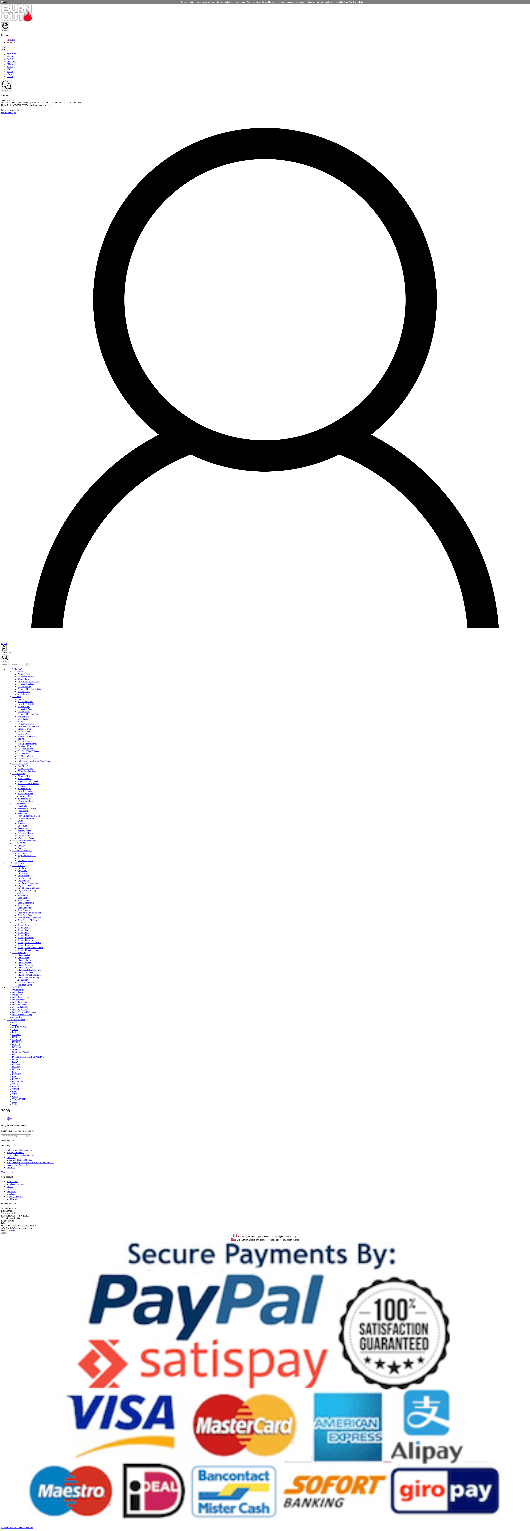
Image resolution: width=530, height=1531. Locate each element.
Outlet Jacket (17, 990)
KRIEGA (16, 1064)
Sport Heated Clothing (27, 920)
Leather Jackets (24, 686)
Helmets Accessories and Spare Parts (34, 761)
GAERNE (16, 1047)
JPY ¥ (9, 74)
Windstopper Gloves (26, 736)
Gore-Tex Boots (25, 791)
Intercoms (22, 853)
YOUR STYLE (16, 863)
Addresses (11, 1191)
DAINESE (17, 1042)
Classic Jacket (24, 955)
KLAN (15, 1062)
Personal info (12, 1181)
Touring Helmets (25, 935)
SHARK (16, 1087)
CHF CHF (11, 61)
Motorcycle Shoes (22, 796)
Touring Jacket (24, 925)
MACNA (16, 1067)
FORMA (16, 1044)
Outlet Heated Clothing (22, 1014)
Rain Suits (22, 806)
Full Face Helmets (26, 749)
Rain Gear (19, 803)
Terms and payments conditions (20, 1155)
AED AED (11, 54)
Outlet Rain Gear (19, 1009)
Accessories (23, 828)
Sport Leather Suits (26, 903)
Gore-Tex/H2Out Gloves (28, 726)
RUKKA (16, 1079)
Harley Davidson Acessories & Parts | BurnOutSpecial (30, 1162)
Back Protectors (24, 778)
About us (11, 1157)
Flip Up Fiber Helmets (27, 744)
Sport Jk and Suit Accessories (30, 913)
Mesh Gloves (23, 734)
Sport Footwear (24, 910)
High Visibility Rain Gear (29, 816)
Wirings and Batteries (27, 838)
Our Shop (11, 1167)
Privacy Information (15, 1152)
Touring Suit (23, 932)
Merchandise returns (15, 1184)
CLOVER (16, 1039)
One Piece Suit (24, 766)
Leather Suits (20, 763)
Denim (21, 699)
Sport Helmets (24, 905)
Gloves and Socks (25, 836)
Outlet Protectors (19, 1002)
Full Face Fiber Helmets (28, 751)
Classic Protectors (25, 965)
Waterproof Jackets (26, 676)
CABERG (16, 1034)
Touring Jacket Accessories (29, 942)
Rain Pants (22, 813)
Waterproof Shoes (25, 801)
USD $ (10, 76)
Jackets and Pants (25, 833)
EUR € (10, 66)
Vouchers (11, 1194)
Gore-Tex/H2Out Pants (28, 704)
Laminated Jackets (26, 684)
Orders (10, 1186)
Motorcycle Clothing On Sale (19, 1160)
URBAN (18, 865)
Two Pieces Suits (25, 768)
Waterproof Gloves (26, 724)
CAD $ (10, 59)
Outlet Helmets (18, 1000)
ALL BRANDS (16, 1019)
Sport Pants (23, 898)
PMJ (14, 1072)
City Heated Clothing (27, 890)
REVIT (15, 1077)
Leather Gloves (24, 729)
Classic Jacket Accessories (29, 970)
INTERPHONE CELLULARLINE (28, 1057)
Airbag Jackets (24, 674)
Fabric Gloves (24, 731)
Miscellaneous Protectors (28, 783)
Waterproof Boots (25, 793)
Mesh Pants (23, 719)
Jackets (17, 672)
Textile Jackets (24, 691)
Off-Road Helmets (26, 982)
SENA (15, 1084)
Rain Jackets (23, 811)
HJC (14, 1054)
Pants (16, 696)
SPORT (17, 893)
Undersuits (22, 826)
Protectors (18, 773)
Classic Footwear (25, 967)
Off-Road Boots (25, 985)
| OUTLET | (14, 987)
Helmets (18, 739)
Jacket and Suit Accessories (24, 840)
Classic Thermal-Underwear (30, 975)
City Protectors (24, 878)
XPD (14, 1104)
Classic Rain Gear (25, 972)
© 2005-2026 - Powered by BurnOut (17, 1527)
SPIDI (15, 1096)
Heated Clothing (21, 831)
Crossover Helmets (26, 746)
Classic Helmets (25, 962)
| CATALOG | (15, 669)
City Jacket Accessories (28, 883)
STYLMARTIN (19, 1099)
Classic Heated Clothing (28, 977)
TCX (14, 1101)
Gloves (17, 721)
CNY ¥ (10, 64)
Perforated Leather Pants (28, 714)
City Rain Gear (24, 885)
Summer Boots (24, 788)
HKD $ (10, 71)
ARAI (15, 1029)
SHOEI (15, 1089)
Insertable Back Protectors (29, 781)
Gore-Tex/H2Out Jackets (28, 681)
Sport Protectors (25, 908)
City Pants (22, 870)
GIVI (14, 1049)
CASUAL (19, 843)
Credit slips (11, 1189)
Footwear (18, 786)
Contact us (10, 1230)
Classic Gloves (24, 960)
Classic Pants (23, 957)
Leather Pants (24, 711)
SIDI (14, 1091)
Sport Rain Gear (25, 915)
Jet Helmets (23, 754)
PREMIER (17, 1074)
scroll (3, 1233)
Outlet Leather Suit (20, 997)
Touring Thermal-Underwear (30, 947)
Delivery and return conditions (20, 1150)
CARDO (16, 1037)
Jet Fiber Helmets (25, 756)
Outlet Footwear (19, 1005)
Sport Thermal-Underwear (29, 918)
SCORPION (17, 1082)
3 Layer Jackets (24, 679)
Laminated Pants (25, 709)
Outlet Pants (17, 992)
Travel (20, 858)
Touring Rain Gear (26, 945)
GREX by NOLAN (21, 1052)
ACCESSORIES (22, 850)
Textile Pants (23, 716)
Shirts (20, 821)
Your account (7, 1172)
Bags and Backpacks (27, 855)
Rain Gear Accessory (27, 808)
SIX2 (14, 1094)
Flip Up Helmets (25, 741)
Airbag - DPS (24, 776)
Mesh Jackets (23, 694)
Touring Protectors (26, 937)
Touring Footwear (25, 940)
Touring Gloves (24, 930)
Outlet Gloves (18, 995)
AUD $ (10, 56)
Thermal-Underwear (23, 818)
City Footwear (24, 880)
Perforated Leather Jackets (29, 689)
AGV (14, 1024)
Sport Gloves (23, 900)
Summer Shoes (24, 798)
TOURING (19, 922)
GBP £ (10, 69)
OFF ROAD (20, 980)
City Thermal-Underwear (29, 888)
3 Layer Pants (24, 706)
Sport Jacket (23, 895)
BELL (15, 1032)
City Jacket (22, 868)
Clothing (21, 845)
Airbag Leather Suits (27, 771)
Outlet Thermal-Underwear (24, 1012)
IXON (15, 1059)
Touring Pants (24, 927)
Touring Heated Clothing (28, 950)
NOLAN (16, 1069)
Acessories (17, 1017)
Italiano (12, 40)
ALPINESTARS (19, 1027)
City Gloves (23, 873)
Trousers (21, 823)
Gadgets (21, 848)
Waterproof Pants (25, 701)
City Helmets (23, 875)
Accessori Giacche (20, 1007)
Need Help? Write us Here (18, 1165)
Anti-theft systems (25, 860)
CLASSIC (19, 952)
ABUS (15, 1022)
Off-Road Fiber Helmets (28, 758)
